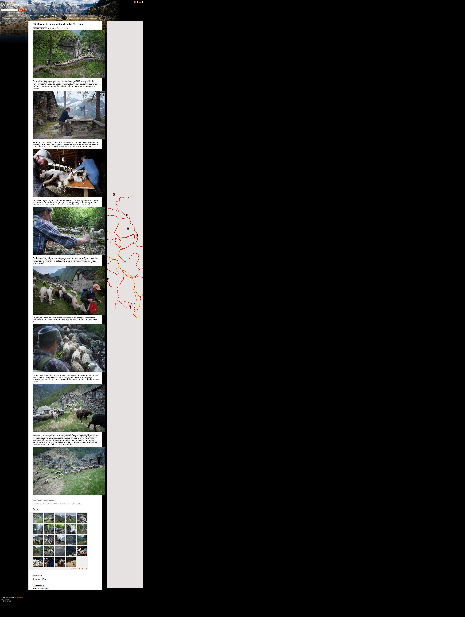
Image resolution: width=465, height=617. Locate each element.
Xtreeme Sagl (19, 597)
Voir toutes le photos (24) (78, 568)
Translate (65, 28)
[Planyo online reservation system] (6, 601)
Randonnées (31, 15)
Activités (78, 15)
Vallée (20, 15)
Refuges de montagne (49, 15)
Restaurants (67, 15)
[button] (107, 280)
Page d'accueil (8, 15)
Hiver (88, 15)
